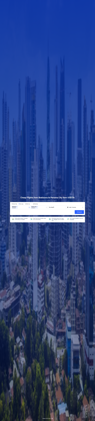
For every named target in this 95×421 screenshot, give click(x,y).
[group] (20, 207)
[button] (84, 2)
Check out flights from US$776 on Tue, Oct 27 (47, 200)
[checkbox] (35, 204)
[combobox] (18, 207)
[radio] (14, 204)
